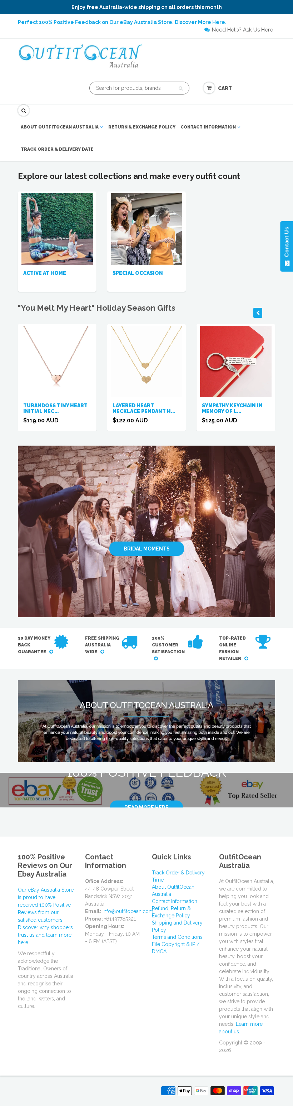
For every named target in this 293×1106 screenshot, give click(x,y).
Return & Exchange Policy (141, 127)
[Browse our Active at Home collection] (57, 228)
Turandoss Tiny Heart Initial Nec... (55, 408)
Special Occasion (138, 273)
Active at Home (44, 273)
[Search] (180, 88)
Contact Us (286, 243)
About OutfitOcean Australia (60, 127)
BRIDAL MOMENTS (147, 549)
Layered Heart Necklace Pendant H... (144, 408)
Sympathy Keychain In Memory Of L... (232, 408)
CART (225, 88)
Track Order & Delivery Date (57, 149)
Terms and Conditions (177, 937)
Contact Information (208, 127)
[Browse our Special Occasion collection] (146, 228)
